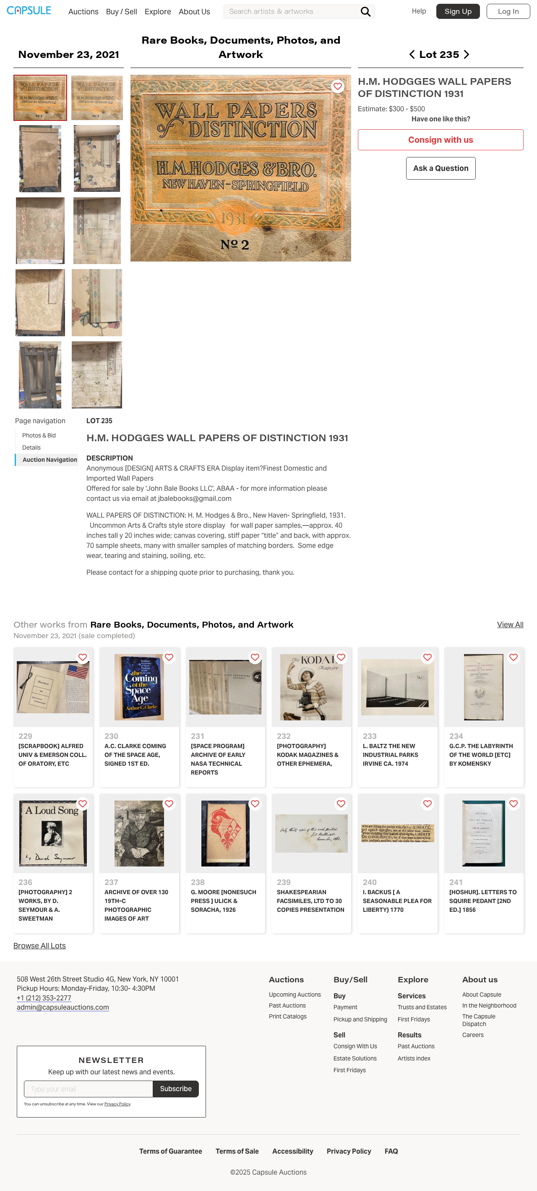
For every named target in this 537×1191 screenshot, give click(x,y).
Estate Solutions (355, 1058)
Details (31, 447)
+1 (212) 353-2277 (44, 998)
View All (510, 624)
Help (419, 11)
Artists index (414, 1058)
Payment (345, 1007)
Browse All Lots (39, 945)
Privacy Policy (117, 1104)
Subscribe (176, 1088)
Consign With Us (355, 1046)
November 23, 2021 (68, 53)
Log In (508, 11)
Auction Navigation (50, 459)
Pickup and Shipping (360, 1019)
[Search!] (365, 11)
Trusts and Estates (422, 1007)
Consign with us (440, 140)
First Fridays (350, 1070)
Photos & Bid (39, 435)
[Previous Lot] (412, 54)
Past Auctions (416, 1046)
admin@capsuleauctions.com (63, 1007)
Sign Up (458, 11)
